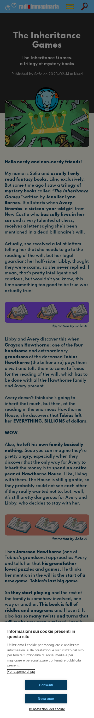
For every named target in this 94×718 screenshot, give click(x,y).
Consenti (46, 685)
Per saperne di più (21, 671)
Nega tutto (46, 699)
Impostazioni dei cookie (47, 709)
